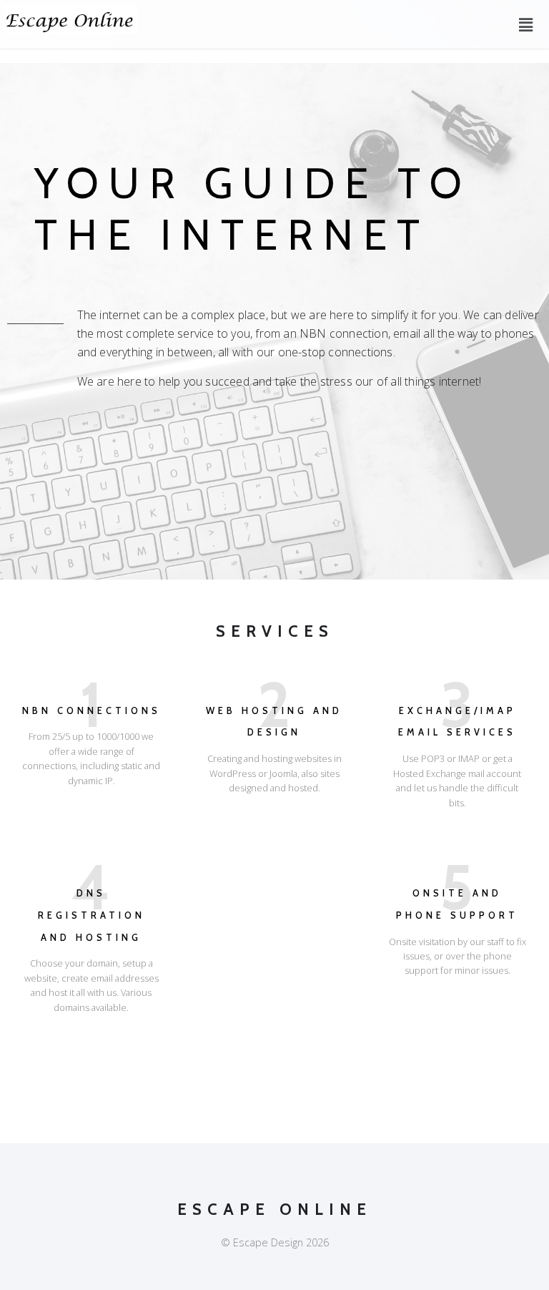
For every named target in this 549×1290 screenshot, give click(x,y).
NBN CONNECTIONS (91, 710)
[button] (526, 24)
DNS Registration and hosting (91, 915)
